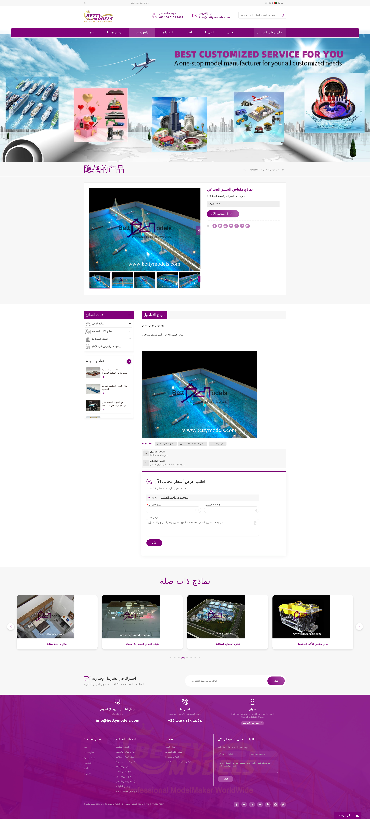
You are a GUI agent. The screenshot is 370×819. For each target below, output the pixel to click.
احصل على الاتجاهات (251, 723)
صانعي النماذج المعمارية (126, 762)
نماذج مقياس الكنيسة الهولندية (313, 644)
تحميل (230, 32)
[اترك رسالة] (357, 815)
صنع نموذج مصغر (217, 444)
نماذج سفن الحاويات (124, 786)
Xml (147, 804)
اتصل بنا (209, 32)
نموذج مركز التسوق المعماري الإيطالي (227, 643)
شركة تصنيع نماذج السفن (126, 781)
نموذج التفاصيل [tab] (154, 315)
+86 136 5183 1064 (171, 17)
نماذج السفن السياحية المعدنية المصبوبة (114, 387)
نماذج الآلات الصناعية (102, 331)
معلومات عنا (114, 32)
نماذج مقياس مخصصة (125, 752)
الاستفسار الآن (219, 213)
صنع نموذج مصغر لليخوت (126, 791)
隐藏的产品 (254, 170)
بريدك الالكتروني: (154, 505)
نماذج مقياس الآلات (124, 771)
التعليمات (167, 32)
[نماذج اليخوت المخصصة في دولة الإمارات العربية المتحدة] (93, 405)
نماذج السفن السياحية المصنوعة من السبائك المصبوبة (115, 371)
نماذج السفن (98, 323)
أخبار (189, 32)
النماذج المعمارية (100, 339)
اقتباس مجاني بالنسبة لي (270, 32)
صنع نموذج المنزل (123, 776)
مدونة (127, 804)
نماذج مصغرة (141, 32)
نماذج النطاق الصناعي (165, 444)
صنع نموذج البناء (123, 766)
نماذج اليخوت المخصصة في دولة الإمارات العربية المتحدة (114, 404)
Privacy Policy (158, 804)
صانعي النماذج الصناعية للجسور (192, 444)
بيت (91, 32)
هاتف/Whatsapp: (213, 505)
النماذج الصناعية (122, 747)
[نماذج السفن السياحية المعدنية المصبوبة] (93, 389)
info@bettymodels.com (214, 17)
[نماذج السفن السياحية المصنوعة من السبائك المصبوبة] (93, 372)
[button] (198, 230)
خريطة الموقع (137, 804)
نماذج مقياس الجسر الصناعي (174, 497)
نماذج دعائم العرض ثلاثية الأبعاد (106, 346)
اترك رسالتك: (153, 517)
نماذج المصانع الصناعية (57, 643)
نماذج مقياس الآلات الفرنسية (142, 643)
